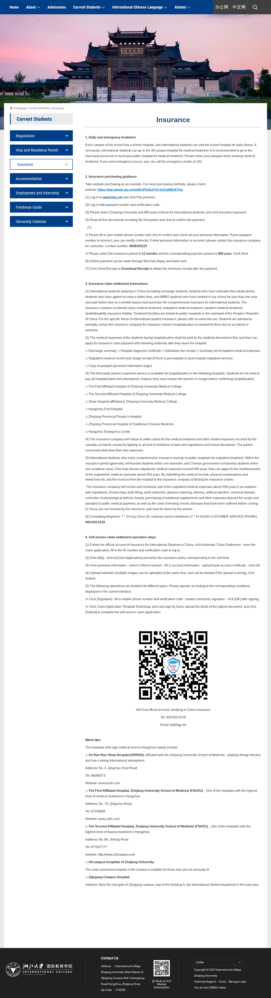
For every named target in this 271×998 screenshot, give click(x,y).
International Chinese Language (138, 7)
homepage (20, 108)
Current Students (87, 7)
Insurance (58, 108)
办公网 (221, 7)
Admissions (56, 7)
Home (14, 7)
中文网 (239, 7)
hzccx (222, 981)
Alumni (181, 7)
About (31, 7)
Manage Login (237, 981)
